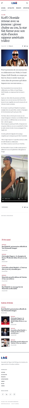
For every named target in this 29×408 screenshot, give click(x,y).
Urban (2, 381)
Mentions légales (5, 403)
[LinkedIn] (6, 394)
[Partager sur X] (25, 46)
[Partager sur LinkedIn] (27, 46)
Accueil (3, 8)
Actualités (11, 8)
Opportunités (4, 379)
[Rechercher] (26, 3)
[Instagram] (14, 394)
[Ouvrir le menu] (2, 3)
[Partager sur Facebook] (22, 46)
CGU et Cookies (15, 403)
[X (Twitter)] (10, 394)
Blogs (2, 383)
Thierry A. (11, 46)
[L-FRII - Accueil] (14, 3)
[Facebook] (2, 394)
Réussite (18, 8)
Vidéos (3, 385)
